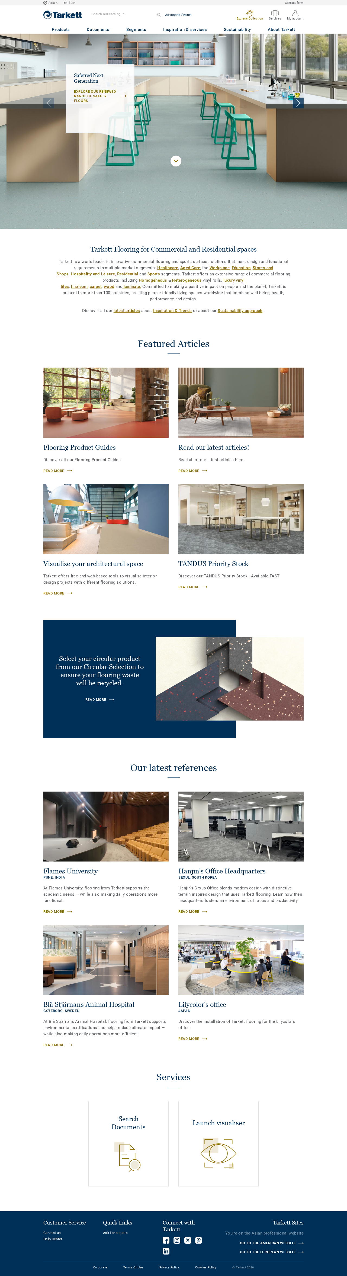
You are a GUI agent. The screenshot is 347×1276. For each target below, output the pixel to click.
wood (109, 286)
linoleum (79, 286)
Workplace (220, 267)
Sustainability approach (240, 310)
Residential (127, 274)
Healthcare (167, 267)
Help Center (52, 1239)
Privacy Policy (169, 1267)
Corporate (100, 1267)
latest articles (127, 310)
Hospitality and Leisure (93, 274)
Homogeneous (153, 280)
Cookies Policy (205, 1267)
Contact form (294, 3)
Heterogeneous (186, 280)
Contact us (52, 1233)
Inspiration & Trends (172, 310)
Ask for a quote (115, 1233)
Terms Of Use (133, 1267)
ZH (73, 3)
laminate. (131, 286)
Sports (154, 274)
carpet (96, 286)
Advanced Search (178, 15)
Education (241, 267)
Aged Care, (190, 267)
